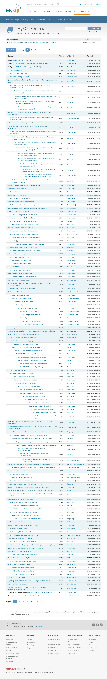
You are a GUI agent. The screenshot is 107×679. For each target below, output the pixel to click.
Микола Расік (71, 81)
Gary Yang (70, 432)
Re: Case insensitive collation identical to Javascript (25, 250)
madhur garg (71, 254)
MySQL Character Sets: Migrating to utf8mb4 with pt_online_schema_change (31, 545)
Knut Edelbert (71, 564)
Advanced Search (94, 31)
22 (49, 50)
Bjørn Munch (71, 86)
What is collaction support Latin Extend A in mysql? (23, 535)
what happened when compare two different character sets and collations (31, 490)
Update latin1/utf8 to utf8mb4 (17, 195)
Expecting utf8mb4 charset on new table (20, 499)
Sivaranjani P (71, 195)
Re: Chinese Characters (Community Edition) (23, 561)
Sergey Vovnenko (72, 334)
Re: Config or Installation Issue (19, 295)
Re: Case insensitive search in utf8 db (21, 373)
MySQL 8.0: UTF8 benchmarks (17, 577)
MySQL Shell (51, 648)
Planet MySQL (41, 20)
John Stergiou (71, 370)
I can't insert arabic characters (17, 189)
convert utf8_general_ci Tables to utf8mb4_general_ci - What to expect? (30, 464)
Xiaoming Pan (71, 113)
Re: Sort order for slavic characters (20, 474)
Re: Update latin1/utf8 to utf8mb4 (20, 198)
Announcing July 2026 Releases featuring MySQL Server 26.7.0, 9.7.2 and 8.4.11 (33, 42)
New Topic (11, 50)
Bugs (17, 20)
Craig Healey (71, 273)
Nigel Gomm (71, 70)
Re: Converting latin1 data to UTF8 (20, 532)
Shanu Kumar (71, 267)
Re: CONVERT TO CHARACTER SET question (23, 541)
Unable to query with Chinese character (20, 211)
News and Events (55, 20)
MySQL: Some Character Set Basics (18, 280)
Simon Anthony (72, 77)
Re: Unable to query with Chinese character (23, 215)
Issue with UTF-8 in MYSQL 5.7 (17, 267)
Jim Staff (69, 499)
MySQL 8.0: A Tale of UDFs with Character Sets (22, 337)
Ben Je (69, 341)
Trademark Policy (38, 672)
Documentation (63, 11)
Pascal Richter (71, 528)
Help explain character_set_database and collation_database (26, 432)
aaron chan (70, 490)
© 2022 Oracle (21, 669)
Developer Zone (82, 11)
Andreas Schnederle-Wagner (76, 464)
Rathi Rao (70, 551)
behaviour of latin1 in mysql (16, 254)
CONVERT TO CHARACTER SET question (20, 538)
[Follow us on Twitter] (97, 625)
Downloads (46, 11)
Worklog (24, 20)
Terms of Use (28, 672)
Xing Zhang (70, 512)
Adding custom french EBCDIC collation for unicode (23, 334)
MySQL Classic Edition (13, 653)
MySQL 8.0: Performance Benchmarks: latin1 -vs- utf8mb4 (25, 548)
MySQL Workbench (54, 653)
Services (30, 635)
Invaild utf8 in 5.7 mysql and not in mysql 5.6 (21, 551)
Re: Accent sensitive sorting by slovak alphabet (24, 205)
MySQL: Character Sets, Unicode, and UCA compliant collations (27, 208)
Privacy (8, 672)
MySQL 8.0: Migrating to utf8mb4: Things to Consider (24, 185)
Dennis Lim (70, 127)
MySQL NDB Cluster (54, 645)
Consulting (30, 645)
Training (29, 639)
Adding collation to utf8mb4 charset (19, 564)
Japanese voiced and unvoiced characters (20, 228)
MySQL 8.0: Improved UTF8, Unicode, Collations (27, 64)
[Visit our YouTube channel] (101, 625)
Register (98, 4)
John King (70, 471)
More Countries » (37, 626)
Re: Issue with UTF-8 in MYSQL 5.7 (20, 270)
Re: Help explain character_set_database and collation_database (30, 435)
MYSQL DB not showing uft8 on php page (20, 341)
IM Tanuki (70, 558)
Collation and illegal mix (15, 70)
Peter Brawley (71, 133)
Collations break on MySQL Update (19, 77)
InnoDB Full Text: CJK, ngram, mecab (24, 67)
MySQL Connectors (74, 650)
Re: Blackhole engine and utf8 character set (23, 277)
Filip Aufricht (71, 202)
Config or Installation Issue (16, 292)
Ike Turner (70, 484)
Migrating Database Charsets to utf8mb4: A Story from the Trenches (29, 581)
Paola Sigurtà (71, 189)
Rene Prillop (70, 247)
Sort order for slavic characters (17, 471)
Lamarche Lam (71, 211)
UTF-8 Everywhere (13, 328)
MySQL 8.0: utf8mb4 (19, 60)
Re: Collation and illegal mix (18, 73)
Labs (32, 20)
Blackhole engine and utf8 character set (20, 273)
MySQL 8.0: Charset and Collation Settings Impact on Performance (28, 487)
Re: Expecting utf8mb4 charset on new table (23, 502)
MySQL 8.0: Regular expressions (17, 584)
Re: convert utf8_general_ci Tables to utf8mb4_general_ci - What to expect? (33, 468)
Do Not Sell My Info (17, 672)
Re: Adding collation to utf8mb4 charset (22, 568)
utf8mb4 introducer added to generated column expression (26, 123)
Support (29, 648)
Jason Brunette (71, 123)
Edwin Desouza (71, 60)
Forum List (22, 33)
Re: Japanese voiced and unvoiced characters (24, 231)
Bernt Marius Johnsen (73, 119)
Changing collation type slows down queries (21, 289)
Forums (9, 20)
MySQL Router (52, 650)
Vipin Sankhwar (72, 588)
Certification (31, 642)
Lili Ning (69, 221)
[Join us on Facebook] (93, 625)
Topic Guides (72, 653)
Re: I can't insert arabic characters (20, 192)
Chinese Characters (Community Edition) (20, 558)
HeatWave (9, 639)
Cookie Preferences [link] (50, 672)
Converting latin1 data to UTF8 (17, 528)
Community (68, 20)
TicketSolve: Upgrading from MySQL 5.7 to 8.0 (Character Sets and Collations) (31, 331)
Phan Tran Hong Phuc (73, 535)
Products (10, 635)
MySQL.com (32, 11)
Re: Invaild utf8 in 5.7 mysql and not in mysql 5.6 (25, 555)
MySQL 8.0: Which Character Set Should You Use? (23, 525)
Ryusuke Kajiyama (72, 234)
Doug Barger (71, 289)
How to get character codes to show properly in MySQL (25, 484)
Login (92, 4)
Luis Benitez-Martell (73, 292)
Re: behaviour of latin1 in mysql (19, 257)
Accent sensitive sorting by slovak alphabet (21, 202)
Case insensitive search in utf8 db (18, 370)
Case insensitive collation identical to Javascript (22, 247)
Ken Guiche (70, 228)
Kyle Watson (71, 538)
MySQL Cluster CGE (12, 656)
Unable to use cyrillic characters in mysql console (23, 522)
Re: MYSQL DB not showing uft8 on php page (24, 344)
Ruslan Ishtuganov (73, 522)
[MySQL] (13, 8)
